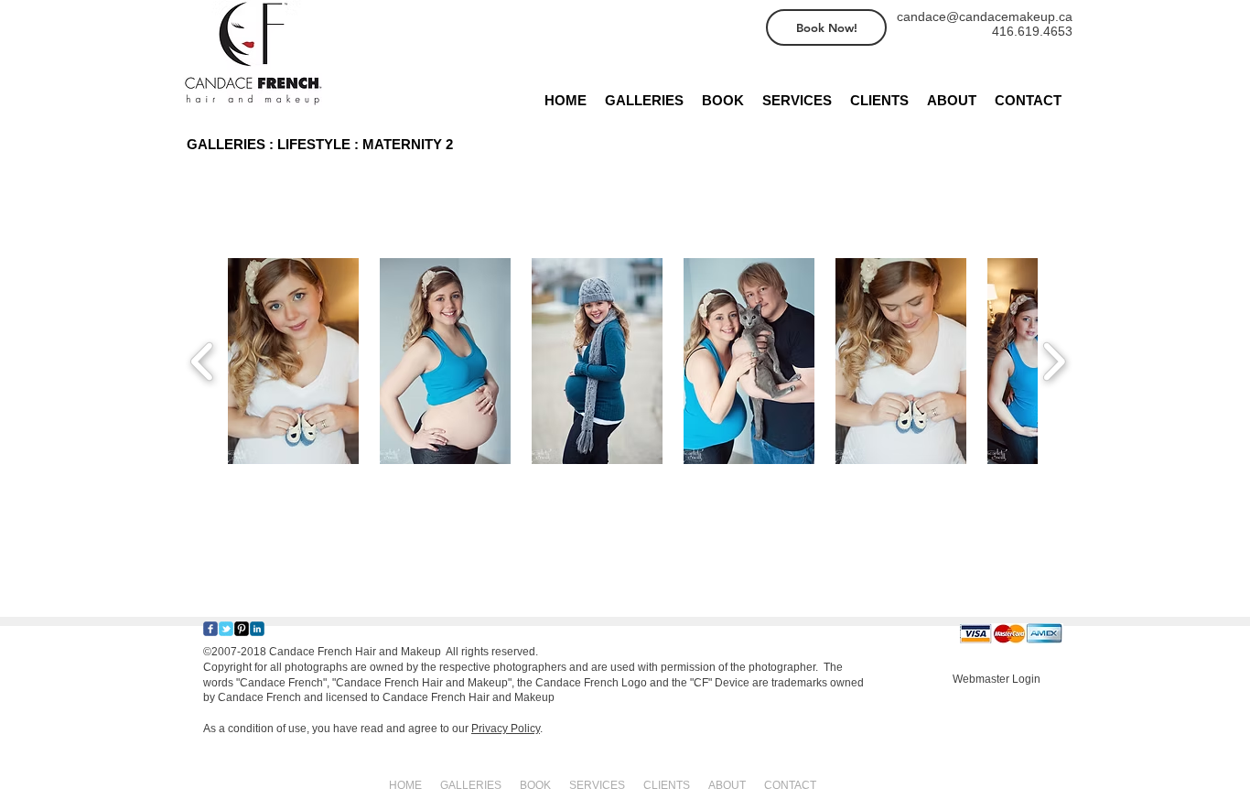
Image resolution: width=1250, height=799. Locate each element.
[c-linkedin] (257, 628)
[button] (293, 361)
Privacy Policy (505, 728)
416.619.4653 (1032, 31)
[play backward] (202, 361)
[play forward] (1053, 361)
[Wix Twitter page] (226, 628)
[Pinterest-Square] (241, 628)
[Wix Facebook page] (210, 628)
